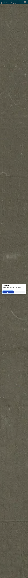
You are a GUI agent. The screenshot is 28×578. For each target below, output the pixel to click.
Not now (20, 292)
